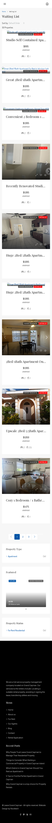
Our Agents (12, 724)
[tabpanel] (26, 592)
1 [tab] (27, 609)
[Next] (34, 537)
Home (10, 710)
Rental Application (15, 738)
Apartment (12, 556)
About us (12, 714)
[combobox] (17, 23)
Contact (11, 733)
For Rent (11, 719)
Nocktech (15, 809)
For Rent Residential (26, 34)
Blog (10, 728)
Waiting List (38, 34)
